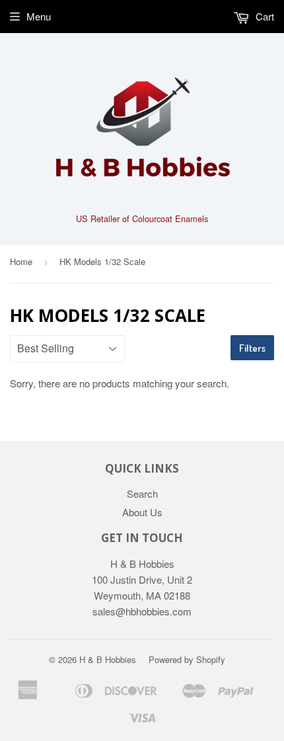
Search (142, 493)
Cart (263, 16)
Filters (252, 348)
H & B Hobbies (107, 659)
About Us (142, 512)
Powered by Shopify (187, 659)
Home (21, 261)
